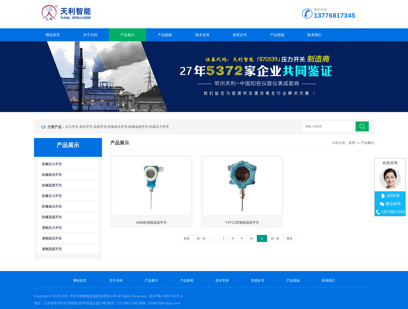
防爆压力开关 (52, 196)
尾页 (289, 238)
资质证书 (240, 35)
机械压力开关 (52, 164)
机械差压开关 (52, 174)
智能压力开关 (52, 228)
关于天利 (90, 35)
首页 (351, 143)
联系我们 (314, 35)
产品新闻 (165, 35)
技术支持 (202, 35)
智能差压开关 (52, 238)
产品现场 (277, 35)
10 (251, 238)
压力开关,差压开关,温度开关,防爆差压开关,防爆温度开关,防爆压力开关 (117, 127)
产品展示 (127, 35)
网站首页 (53, 35)
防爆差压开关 (52, 206)
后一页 (275, 238)
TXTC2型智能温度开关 (242, 222)
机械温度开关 (52, 185)
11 (262, 238)
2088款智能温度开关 (151, 222)
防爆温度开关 (52, 217)
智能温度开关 (52, 249)
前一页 (201, 238)
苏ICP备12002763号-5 (166, 296)
